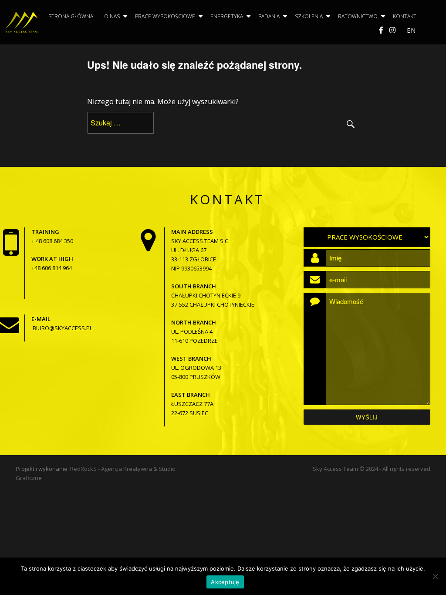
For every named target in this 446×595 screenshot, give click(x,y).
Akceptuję (225, 581)
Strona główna (70, 16)
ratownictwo (358, 16)
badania (269, 16)
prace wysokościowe (165, 16)
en (411, 30)
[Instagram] (392, 30)
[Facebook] (381, 30)
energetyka (226, 16)
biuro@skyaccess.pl (62, 328)
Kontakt (404, 16)
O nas (112, 16)
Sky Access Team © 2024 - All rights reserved (371, 469)
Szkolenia (309, 16)
